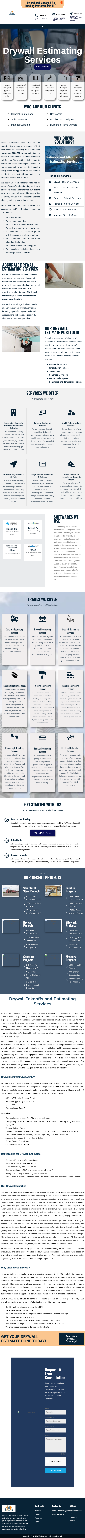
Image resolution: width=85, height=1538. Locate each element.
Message (47, 1436)
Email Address (49, 1418)
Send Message (55, 1470)
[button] (42, 26)
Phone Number (49, 1427)
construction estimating (63, 1041)
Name (47, 1409)
